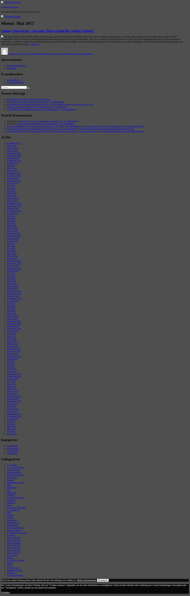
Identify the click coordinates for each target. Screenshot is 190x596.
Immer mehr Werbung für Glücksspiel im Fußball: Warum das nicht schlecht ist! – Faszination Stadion (51, 131)
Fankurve (11, 502)
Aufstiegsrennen (14, 472)
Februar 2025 (12, 148)
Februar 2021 (12, 256)
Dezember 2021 (14, 233)
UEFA (10, 565)
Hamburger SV (13, 522)
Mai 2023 (11, 191)
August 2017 (12, 359)
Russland (11, 535)
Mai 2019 (11, 308)
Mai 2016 (11, 384)
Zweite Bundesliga (15, 575)
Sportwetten (44, 54)
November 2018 (14, 323)
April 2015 (11, 406)
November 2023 (14, 176)
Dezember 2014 (14, 414)
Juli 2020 (11, 273)
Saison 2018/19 (13, 538)
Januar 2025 (12, 150)
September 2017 (14, 356)
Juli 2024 (11, 165)
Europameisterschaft (15, 497)
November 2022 (14, 206)
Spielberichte (12, 451)
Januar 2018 (12, 346)
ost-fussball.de (13, 80)
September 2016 (14, 376)
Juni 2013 (11, 431)
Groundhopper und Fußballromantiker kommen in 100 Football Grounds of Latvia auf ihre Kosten (50, 104)
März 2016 (11, 389)
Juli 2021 (11, 243)
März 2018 (11, 341)
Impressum (11, 68)
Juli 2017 (11, 361)
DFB (9, 485)
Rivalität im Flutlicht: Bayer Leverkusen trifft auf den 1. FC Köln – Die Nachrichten (44, 126)
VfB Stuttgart (12, 568)
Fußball (10, 517)
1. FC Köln (12, 465)
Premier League (14, 530)
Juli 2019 (11, 303)
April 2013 (11, 434)
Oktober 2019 (13, 296)
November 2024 (14, 155)
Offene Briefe (13, 448)
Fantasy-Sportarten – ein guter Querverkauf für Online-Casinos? (47, 31)
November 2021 (14, 236)
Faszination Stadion (9, 7)
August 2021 (12, 241)
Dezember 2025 (14, 143)
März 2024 (11, 168)
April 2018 (11, 338)
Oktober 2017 (13, 354)
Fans (9, 505)
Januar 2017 (12, 371)
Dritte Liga (11, 492)
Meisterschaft (12, 525)
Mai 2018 (11, 336)
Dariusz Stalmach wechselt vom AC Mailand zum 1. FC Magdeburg (37, 107)
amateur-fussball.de (15, 82)
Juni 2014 (11, 424)
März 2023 (11, 196)
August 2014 (12, 419)
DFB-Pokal (12, 487)
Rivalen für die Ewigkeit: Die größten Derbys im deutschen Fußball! (114, 126)
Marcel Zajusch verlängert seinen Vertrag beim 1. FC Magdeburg (35, 102)
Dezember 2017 (14, 349)
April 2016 (11, 386)
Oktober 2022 (13, 208)
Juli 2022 (11, 216)
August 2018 (12, 331)
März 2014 (11, 429)
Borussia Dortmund (15, 475)
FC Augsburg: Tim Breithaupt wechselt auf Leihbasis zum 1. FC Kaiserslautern (41, 109)
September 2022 (14, 211)
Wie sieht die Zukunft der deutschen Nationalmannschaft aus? (107, 129)
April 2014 (11, 426)
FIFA (9, 512)
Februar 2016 (12, 391)
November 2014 (14, 416)
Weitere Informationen (86, 580)
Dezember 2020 (14, 261)
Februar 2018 (12, 344)
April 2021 (11, 251)
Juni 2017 (11, 364)
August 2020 (12, 271)
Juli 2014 (11, 421)
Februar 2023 (12, 198)
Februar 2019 (12, 316)
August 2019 (12, 301)
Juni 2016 (11, 381)
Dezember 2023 (14, 173)
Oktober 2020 (13, 266)
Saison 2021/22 (13, 545)
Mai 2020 (11, 278)
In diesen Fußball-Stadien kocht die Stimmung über (121, 131)
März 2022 (11, 226)
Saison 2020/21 (13, 543)
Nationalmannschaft (15, 527)
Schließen (5, 592)
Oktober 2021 (13, 238)
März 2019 (11, 313)
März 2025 (11, 145)
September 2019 (14, 298)
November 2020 (14, 263)
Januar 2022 (12, 231)
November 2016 (14, 374)
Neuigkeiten (12, 446)
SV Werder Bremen (15, 560)
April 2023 (11, 193)
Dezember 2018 (14, 321)
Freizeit (10, 515)
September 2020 (14, 268)
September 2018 (14, 328)
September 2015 (14, 401)
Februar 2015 (12, 409)
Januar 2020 (12, 288)
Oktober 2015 (13, 399)
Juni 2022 (11, 218)
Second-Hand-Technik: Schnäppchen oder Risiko (28, 99)
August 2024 (12, 163)
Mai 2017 (11, 366)
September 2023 (14, 181)
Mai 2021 (11, 248)
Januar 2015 (12, 411)
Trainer (10, 563)
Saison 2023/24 (13, 550)
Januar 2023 (12, 201)
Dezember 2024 (14, 153)
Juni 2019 (11, 306)
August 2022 (12, 213)
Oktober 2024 (13, 158)
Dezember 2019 (14, 291)
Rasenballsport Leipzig (17, 533)
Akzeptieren (103, 580)
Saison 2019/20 (13, 540)
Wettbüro (65, 54)
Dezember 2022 (14, 203)
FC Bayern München (16, 507)
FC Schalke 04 (13, 510)
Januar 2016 (12, 394)
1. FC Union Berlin (15, 467)
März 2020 (11, 283)
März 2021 (11, 253)
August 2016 (12, 379)
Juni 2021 (11, 246)
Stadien (10, 558)
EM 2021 (11, 495)
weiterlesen (34, 44)
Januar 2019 (12, 318)
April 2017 (11, 369)
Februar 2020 (12, 286)
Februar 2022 (12, 228)
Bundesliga (12, 477)
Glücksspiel (54, 54)
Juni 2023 (11, 188)
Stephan (11, 54)
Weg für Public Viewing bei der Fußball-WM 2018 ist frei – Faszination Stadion (42, 129)
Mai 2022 (11, 221)
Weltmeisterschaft (14, 570)
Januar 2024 (12, 171)
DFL (9, 490)
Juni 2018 (11, 333)
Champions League (15, 482)
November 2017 (14, 351)
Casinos (10, 480)
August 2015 (12, 404)
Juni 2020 (11, 276)
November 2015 (14, 396)
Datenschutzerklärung (16, 65)
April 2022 (11, 223)
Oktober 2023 (13, 178)
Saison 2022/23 (13, 548)
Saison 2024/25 (13, 553)
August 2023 (12, 183)
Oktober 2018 (13, 326)
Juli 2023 (11, 186)
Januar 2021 (12, 258)
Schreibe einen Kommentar (81, 54)
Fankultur (11, 500)
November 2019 (14, 293)
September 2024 (14, 160)
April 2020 (11, 281)
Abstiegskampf (13, 470)
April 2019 (11, 311)
